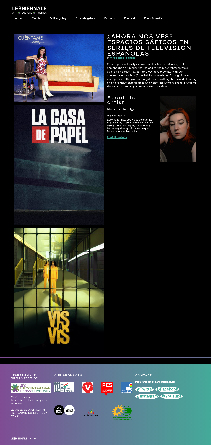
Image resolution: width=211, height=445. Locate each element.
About (19, 18)
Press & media (153, 18)
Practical (129, 18)
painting (130, 58)
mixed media (117, 58)
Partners (109, 18)
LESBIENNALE (19, 439)
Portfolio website (117, 137)
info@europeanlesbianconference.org (155, 382)
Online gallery (58, 18)
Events (36, 18)
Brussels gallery (85, 18)
